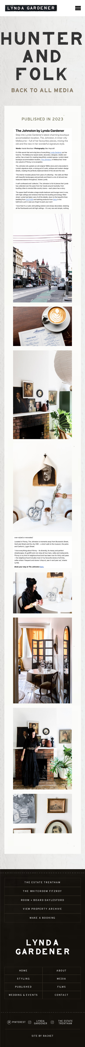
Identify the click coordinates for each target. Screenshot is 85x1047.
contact (62, 995)
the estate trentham (42, 882)
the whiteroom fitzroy (42, 891)
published (23, 986)
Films (61, 986)
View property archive (42, 909)
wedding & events (23, 995)
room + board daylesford (42, 900)
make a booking (42, 917)
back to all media (42, 90)
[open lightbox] (42, 169)
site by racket (43, 1036)
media (61, 978)
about (61, 970)
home (23, 970)
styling (23, 978)
